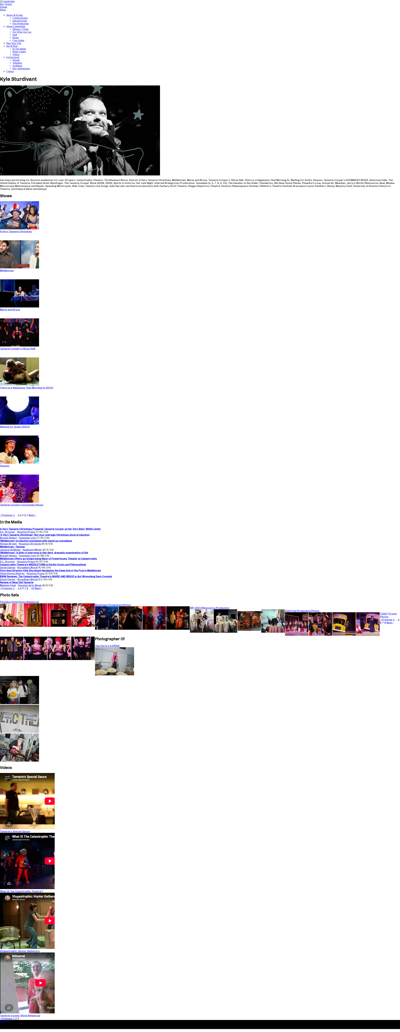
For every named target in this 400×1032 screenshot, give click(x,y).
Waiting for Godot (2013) (15, 426)
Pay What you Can (21, 32)
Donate (16, 60)
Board (15, 37)
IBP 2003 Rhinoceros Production (209, 607)
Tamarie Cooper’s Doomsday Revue (21, 504)
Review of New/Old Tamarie (16, 582)
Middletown (7, 270)
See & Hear (12, 46)
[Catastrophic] (7, 1)
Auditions (17, 65)
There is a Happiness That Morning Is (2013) (26, 387)
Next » (32, 515)
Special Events (19, 20)
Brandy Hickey (8, 537)
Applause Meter (32, 549)
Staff (14, 34)
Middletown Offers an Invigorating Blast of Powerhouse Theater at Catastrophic (48, 558)
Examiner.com (27, 537)
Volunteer (17, 63)
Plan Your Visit (13, 43)
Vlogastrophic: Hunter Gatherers (20, 951)
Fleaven (4, 465)
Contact (10, 71)
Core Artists (18, 40)
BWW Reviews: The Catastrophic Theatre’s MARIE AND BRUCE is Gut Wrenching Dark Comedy (56, 576)
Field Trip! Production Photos (302, 610)
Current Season (20, 18)
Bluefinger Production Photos (113, 604)
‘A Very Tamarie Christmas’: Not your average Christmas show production (45, 534)
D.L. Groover (7, 531)
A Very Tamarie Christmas (16, 231)
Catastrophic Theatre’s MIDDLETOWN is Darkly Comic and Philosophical (43, 564)
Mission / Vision (20, 29)
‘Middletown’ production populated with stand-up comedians (36, 540)
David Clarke (7, 567)
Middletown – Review (12, 546)
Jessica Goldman (10, 549)
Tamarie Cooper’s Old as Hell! (17, 348)
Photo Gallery (19, 51)
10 (32, 588)
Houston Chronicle (30, 543)
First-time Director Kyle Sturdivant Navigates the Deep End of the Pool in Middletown (50, 570)
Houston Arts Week (30, 585)
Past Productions (20, 23)
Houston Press (26, 531)
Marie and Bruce (10, 309)
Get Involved (12, 57)
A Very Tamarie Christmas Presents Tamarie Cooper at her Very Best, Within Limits (50, 528)
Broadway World (28, 567)
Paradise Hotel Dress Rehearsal (19, 601)
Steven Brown (8, 543)
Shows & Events (14, 15)
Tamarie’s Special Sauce (15, 831)
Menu (3, 9)
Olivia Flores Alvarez (12, 573)
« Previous (6, 515)
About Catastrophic (15, 26)
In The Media (19, 48)
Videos (15, 54)
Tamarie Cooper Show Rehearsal (20, 1015)
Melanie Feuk (8, 585)
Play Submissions (21, 68)
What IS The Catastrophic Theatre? (21, 891)
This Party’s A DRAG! (107, 645)
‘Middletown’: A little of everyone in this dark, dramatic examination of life (44, 552)
